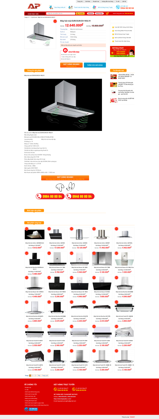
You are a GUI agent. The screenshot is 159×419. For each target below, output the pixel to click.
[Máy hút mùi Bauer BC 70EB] (102, 259)
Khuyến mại (96, 1)
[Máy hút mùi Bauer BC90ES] (102, 283)
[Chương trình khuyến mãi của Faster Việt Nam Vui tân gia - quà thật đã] (113, 94)
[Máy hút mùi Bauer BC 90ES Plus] (124, 259)
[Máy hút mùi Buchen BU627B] (79, 308)
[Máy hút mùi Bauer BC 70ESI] (79, 283)
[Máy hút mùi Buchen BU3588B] (57, 308)
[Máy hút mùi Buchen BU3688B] (124, 283)
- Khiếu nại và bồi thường (30, 398)
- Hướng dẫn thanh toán (30, 400)
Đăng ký (90, 13)
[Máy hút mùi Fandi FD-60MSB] (124, 308)
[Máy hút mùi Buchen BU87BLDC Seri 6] (34, 259)
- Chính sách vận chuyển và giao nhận (34, 403)
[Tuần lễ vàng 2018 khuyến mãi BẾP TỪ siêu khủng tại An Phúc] (115, 86)
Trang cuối (45, 375)
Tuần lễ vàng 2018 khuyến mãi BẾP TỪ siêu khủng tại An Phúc (125, 84)
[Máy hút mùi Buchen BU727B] (102, 308)
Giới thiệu (87, 1)
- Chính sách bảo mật (29, 396)
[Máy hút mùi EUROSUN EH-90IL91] (40, 46)
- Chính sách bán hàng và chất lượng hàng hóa (36, 405)
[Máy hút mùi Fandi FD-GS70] (79, 356)
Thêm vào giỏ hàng (95, 65)
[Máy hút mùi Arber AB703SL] (124, 234)
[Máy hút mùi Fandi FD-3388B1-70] (124, 356)
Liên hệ (124, 1)
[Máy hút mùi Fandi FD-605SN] (124, 332)
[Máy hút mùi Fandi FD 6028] (79, 332)
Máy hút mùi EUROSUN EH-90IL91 (46, 17)
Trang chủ (80, 1)
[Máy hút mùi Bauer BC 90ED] (79, 259)
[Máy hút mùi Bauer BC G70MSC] (34, 283)
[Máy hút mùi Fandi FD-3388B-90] (102, 356)
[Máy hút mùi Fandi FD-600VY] (34, 332)
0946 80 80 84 (81, 390)
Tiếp (39, 375)
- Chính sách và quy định (30, 394)
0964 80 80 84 (127, 8)
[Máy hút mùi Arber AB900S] (79, 234)
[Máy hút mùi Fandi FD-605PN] (34, 356)
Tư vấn (117, 1)
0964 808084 (120, 52)
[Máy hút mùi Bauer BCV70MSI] (57, 283)
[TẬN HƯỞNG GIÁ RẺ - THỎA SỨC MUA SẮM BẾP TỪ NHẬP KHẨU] (114, 78)
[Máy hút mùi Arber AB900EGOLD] (34, 234)
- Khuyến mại (27, 387)
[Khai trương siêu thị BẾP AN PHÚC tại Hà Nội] (114, 102)
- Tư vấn (26, 389)
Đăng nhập (99, 13)
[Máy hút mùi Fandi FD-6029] (57, 332)
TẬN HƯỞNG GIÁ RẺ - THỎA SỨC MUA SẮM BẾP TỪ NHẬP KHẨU (126, 76)
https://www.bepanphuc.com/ (62, 399)
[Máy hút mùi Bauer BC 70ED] (57, 259)
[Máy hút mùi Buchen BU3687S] (34, 308)
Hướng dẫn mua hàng (107, 1)
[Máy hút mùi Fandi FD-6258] (102, 332)
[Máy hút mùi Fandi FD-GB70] (57, 356)
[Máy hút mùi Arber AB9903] (57, 234)
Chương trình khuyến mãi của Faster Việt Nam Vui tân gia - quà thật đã (126, 92)
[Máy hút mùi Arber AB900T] (102, 234)
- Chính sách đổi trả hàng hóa (32, 392)
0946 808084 (120, 54)
